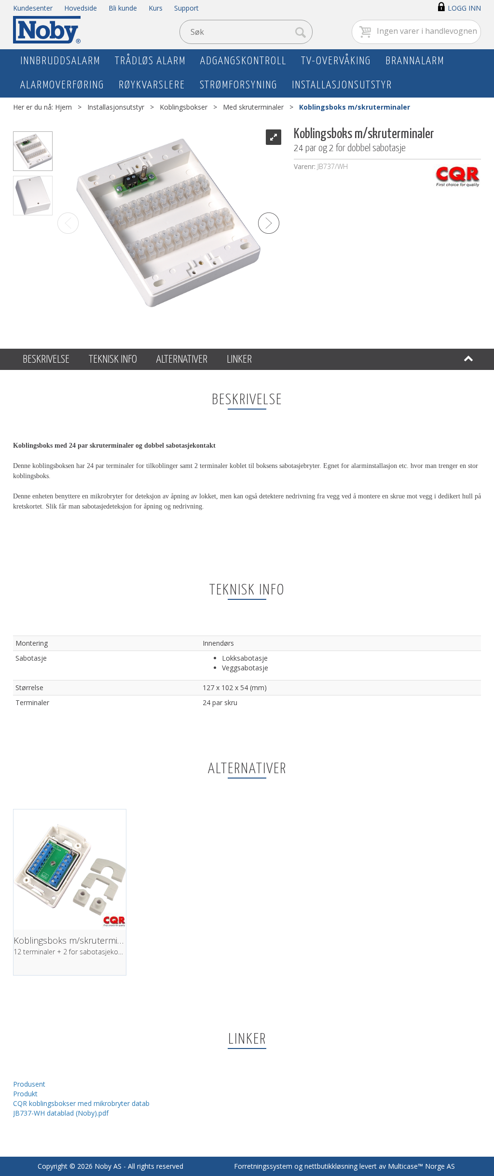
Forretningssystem (263, 1166)
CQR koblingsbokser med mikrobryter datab (81, 1103)
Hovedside (80, 8)
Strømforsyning (238, 85)
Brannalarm (414, 61)
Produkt (25, 1093)
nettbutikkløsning (330, 1166)
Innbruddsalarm (60, 61)
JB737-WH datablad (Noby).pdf (61, 1113)
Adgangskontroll (243, 61)
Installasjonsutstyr (342, 85)
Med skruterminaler (253, 107)
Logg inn (464, 8)
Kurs (156, 8)
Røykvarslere (152, 85)
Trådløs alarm (150, 61)
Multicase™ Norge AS (421, 1166)
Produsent (29, 1084)
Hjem (63, 107)
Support (186, 8)
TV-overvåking (336, 61)
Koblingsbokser (183, 107)
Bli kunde (123, 8)
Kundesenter (33, 8)
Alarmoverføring (62, 85)
